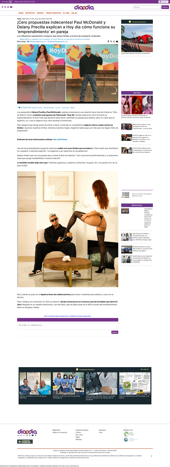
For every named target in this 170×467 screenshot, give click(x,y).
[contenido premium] (25, 441)
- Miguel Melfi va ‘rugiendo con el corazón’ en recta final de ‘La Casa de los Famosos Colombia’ (54, 39)
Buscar (165, 7)
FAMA (20, 13)
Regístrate (56, 430)
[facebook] (27, 435)
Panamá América (82, 430)
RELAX (74, 13)
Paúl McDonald (48, 108)
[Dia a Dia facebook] (3, 7)
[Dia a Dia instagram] (8, 7)
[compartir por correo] (116, 41)
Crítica (78, 432)
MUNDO (40, 13)
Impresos (102, 430)
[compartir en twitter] (111, 41)
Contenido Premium (139, 22)
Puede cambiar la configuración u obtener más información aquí (68, 457)
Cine (100, 432)
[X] (29, 435)
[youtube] (33, 435)
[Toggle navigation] (10, 2)
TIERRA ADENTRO (53, 13)
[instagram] (35, 435)
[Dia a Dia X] (5, 7)
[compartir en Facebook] (108, 41)
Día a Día (79, 435)
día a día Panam (60, 139)
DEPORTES (30, 13)
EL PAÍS (66, 13)
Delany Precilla (37, 108)
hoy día (57, 108)
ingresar (164, 2)
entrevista (65, 108)
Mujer (78, 437)
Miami (72, 108)
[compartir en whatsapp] (114, 41)
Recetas (79, 439)
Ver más (143, 369)
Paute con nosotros (60, 432)
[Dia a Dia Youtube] (11, 7)
